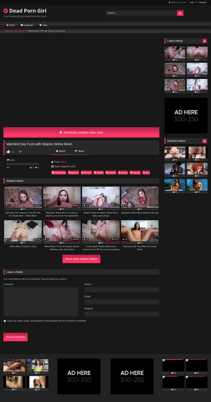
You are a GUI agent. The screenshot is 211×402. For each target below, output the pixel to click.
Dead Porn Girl (27, 10)
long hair (136, 172)
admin (63, 162)
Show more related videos (81, 258)
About (62, 151)
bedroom (74, 172)
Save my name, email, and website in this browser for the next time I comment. (46, 321)
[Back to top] (202, 393)
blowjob (100, 172)
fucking (124, 172)
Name (88, 284)
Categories (28, 25)
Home (12, 25)
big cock (87, 172)
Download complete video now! (83, 132)
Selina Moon (19, 31)
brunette (112, 172)
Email (88, 296)
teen (147, 172)
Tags (45, 25)
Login (191, 2)
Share (81, 151)
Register (203, 2)
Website (89, 308)
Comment (8, 284)
